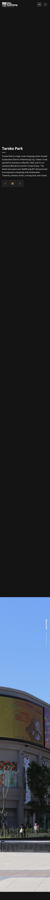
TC (39, 4)
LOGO (9, 4)
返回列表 (12, 183)
